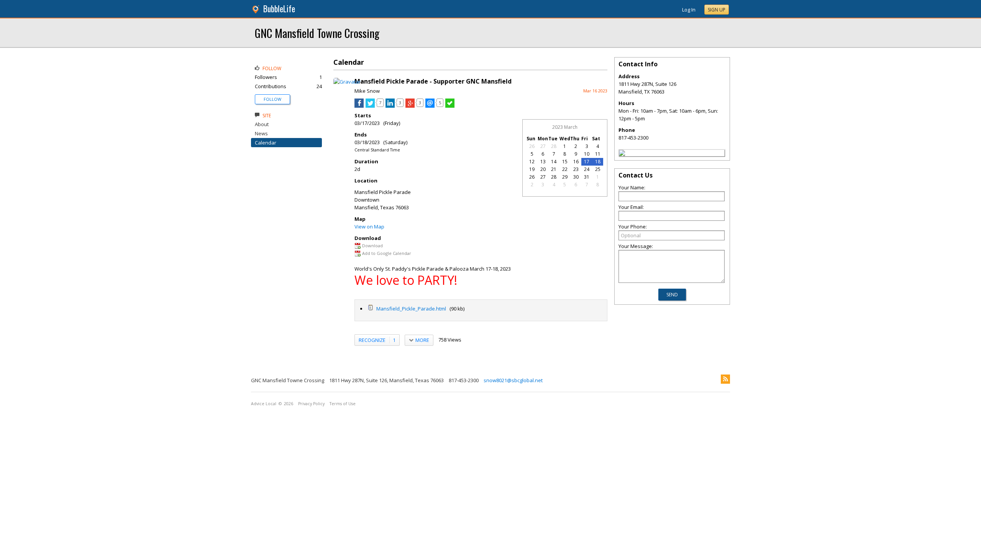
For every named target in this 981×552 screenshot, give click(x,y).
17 (586, 161)
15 (565, 161)
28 (553, 146)
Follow (272, 99)
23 (576, 169)
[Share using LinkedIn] (390, 105)
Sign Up (716, 10)
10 (586, 154)
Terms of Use (343, 403)
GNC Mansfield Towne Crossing (317, 33)
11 (597, 154)
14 (553, 161)
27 (543, 146)
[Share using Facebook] (359, 105)
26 (532, 146)
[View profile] (347, 81)
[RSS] (725, 379)
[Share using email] (430, 105)
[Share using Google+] (410, 105)
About (262, 124)
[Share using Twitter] (370, 105)
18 (597, 161)
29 (565, 177)
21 (553, 169)
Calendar (265, 142)
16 (576, 161)
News (261, 133)
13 (543, 161)
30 (576, 177)
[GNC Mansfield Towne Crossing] (622, 154)
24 (586, 169)
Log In (689, 9)
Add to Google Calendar (386, 253)
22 (565, 169)
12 (532, 161)
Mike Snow (367, 90)
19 (532, 169)
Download (372, 245)
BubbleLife (279, 9)
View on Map (369, 226)
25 (597, 169)
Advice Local (263, 403)
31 (586, 177)
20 (543, 169)
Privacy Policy (311, 403)
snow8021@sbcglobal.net (513, 380)
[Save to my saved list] (449, 105)
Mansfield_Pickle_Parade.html (410, 308)
